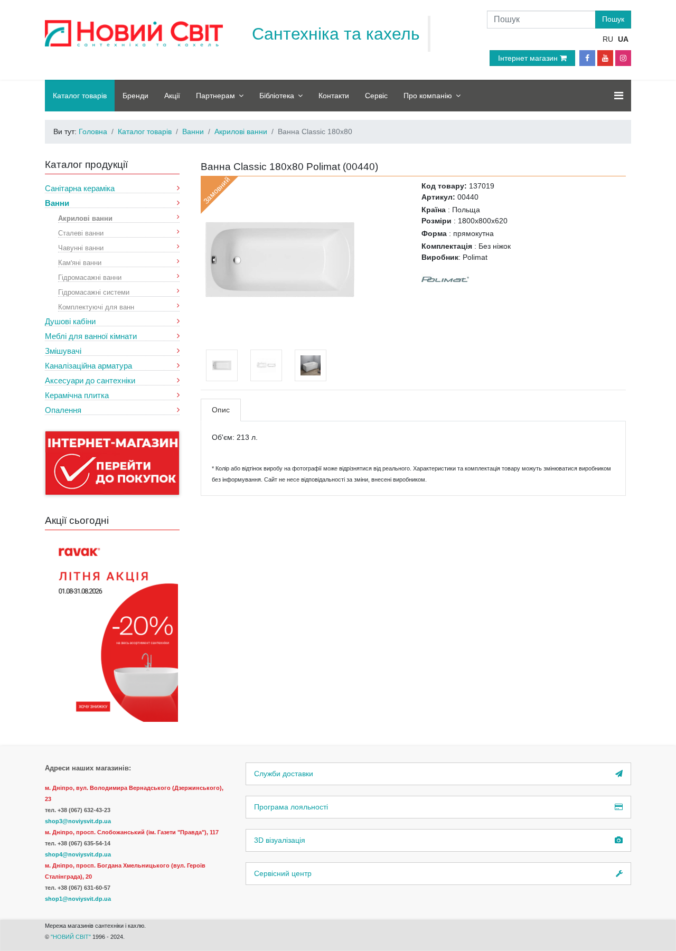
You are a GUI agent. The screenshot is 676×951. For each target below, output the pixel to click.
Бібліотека (276, 95)
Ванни (57, 203)
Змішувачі (63, 350)
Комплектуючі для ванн (96, 307)
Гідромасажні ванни (89, 277)
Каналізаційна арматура (88, 365)
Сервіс (376, 95)
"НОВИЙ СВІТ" (71, 937)
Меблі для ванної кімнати (91, 336)
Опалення (63, 410)
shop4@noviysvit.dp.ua (78, 854)
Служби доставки (283, 773)
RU (608, 39)
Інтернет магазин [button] (529, 58)
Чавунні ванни (81, 247)
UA (623, 39)
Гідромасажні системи (93, 292)
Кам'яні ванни (79, 262)
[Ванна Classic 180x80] (280, 259)
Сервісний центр (283, 873)
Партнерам (215, 95)
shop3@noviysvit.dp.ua (78, 821)
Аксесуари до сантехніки (90, 380)
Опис (221, 410)
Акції (172, 95)
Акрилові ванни (85, 218)
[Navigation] (618, 95)
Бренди (135, 95)
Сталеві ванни (81, 233)
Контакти (333, 95)
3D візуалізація (279, 840)
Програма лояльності (291, 807)
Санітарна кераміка (80, 188)
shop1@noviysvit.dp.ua (78, 899)
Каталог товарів (80, 95)
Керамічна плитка (77, 395)
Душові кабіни (70, 321)
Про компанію (427, 95)
